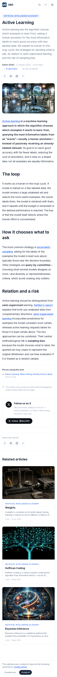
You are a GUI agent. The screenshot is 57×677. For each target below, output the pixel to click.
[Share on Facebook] (10, 76)
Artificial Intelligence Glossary (21, 16)
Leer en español (31, 69)
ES (46, 5)
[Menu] (52, 4)
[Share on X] (4, 76)
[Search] (39, 4)
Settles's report (43, 305)
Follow (21, 421)
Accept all (25, 672)
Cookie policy (20, 667)
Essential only (10, 672)
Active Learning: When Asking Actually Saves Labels (28, 374)
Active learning (11, 121)
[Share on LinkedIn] (16, 76)
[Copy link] (22, 76)
